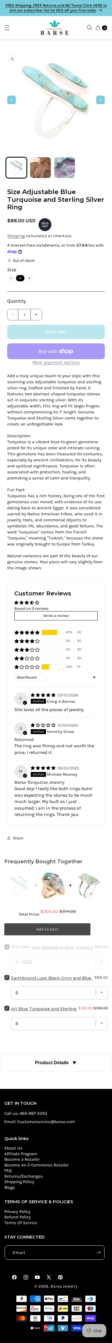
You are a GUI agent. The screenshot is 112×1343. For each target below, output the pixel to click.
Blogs (9, 1187)
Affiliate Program (20, 1153)
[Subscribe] (98, 1252)
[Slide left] (11, 100)
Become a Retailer (22, 1159)
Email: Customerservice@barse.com (39, 1121)
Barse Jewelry (64, 1286)
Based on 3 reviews (31, 608)
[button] (9, 27)
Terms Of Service (20, 1222)
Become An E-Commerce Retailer (36, 1165)
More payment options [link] (56, 362)
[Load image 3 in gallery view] (64, 167)
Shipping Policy (19, 1181)
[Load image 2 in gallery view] (40, 167)
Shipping (16, 235)
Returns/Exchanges (23, 1176)
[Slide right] (100, 100)
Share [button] (18, 838)
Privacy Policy (17, 1211)
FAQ (8, 1170)
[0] (98, 27)
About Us (13, 1148)
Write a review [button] (56, 615)
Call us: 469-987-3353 (25, 1113)
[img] (43, 695)
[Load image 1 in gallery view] (16, 167)
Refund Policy (17, 1217)
